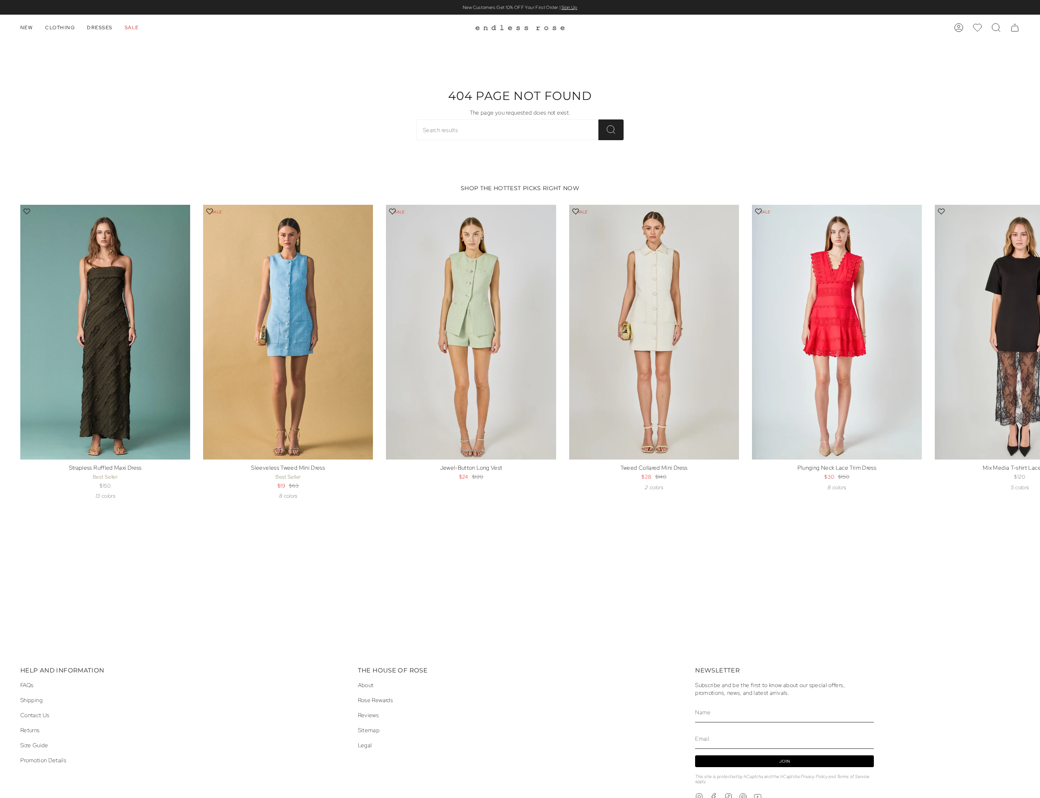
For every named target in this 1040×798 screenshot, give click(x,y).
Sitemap (369, 730)
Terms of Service (853, 776)
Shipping (31, 700)
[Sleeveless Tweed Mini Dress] (288, 332)
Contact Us (35, 715)
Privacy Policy (814, 776)
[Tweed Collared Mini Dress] (654, 332)
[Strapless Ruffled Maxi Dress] (105, 332)
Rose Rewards (375, 700)
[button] (26, 27)
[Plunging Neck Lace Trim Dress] (837, 332)
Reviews (368, 715)
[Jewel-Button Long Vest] (471, 332)
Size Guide (34, 745)
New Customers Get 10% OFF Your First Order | (520, 7)
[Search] (611, 129)
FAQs (26, 685)
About (366, 685)
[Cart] (1014, 28)
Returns (30, 730)
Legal (365, 745)
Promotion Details (43, 760)
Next (1028, 346)
